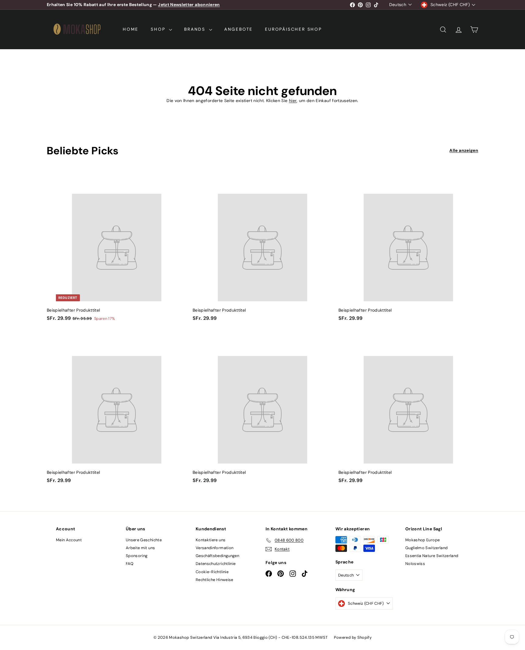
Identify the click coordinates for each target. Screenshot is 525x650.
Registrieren (289, 336)
